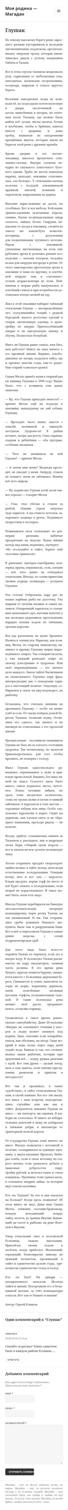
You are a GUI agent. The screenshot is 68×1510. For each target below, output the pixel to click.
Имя (9, 1393)
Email (10, 1408)
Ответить (13, 1359)
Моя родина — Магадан (21, 11)
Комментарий (16, 1423)
